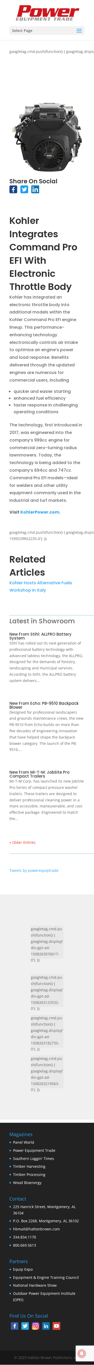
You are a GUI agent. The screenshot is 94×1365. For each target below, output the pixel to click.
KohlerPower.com (39, 512)
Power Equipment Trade (34, 1150)
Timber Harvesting (29, 1166)
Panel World (23, 1142)
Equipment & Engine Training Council (46, 1277)
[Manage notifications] (82, 1353)
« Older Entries (22, 842)
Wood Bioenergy (27, 1182)
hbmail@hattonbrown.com (36, 1228)
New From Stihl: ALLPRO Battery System (40, 636)
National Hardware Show (35, 1285)
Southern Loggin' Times (33, 1158)
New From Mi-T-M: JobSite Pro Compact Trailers (39, 774)
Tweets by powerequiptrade (33, 870)
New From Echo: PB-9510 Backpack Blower (44, 705)
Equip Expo (23, 1269)
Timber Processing (29, 1174)
